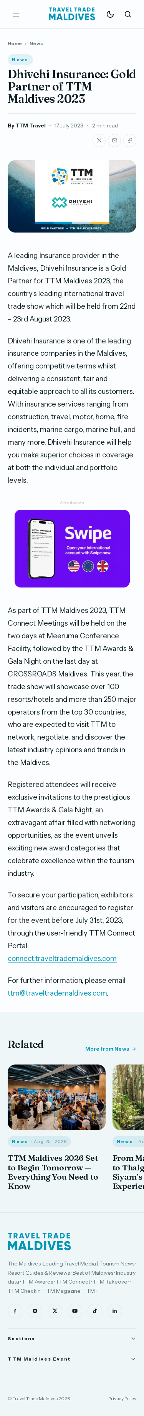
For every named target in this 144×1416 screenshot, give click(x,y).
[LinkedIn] (115, 1311)
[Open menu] (16, 14)
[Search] (127, 14)
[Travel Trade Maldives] (39, 1241)
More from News (107, 1049)
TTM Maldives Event (39, 1359)
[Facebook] (15, 1311)
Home (15, 43)
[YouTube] (75, 1311)
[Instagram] (35, 1311)
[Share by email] (114, 140)
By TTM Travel (27, 125)
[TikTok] (95, 1311)
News (36, 43)
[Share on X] (99, 140)
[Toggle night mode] (110, 14)
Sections (21, 1338)
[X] (55, 1311)
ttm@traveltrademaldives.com (57, 993)
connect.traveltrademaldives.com (62, 958)
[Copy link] (129, 140)
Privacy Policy (122, 1398)
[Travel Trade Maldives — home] (72, 14)
